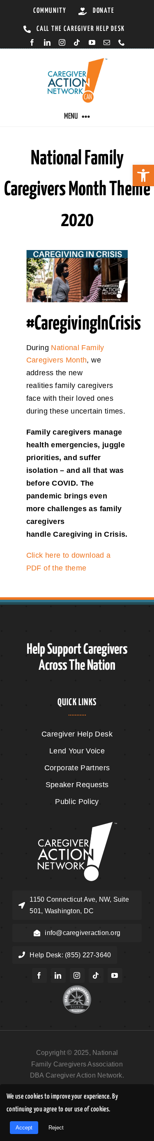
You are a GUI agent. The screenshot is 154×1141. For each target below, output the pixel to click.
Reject (56, 1128)
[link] (143, 175)
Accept (24, 1128)
